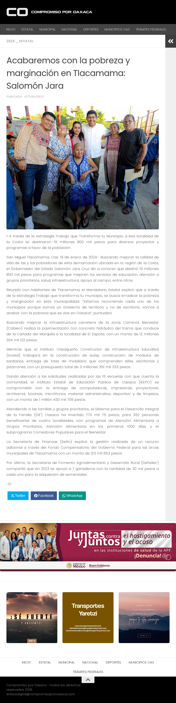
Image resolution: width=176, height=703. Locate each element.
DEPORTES (91, 29)
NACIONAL (69, 29)
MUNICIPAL (47, 29)
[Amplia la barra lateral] (170, 41)
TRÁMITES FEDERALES (151, 29)
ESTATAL (27, 29)
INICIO (10, 29)
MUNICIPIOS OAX (117, 29)
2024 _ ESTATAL (19, 41)
